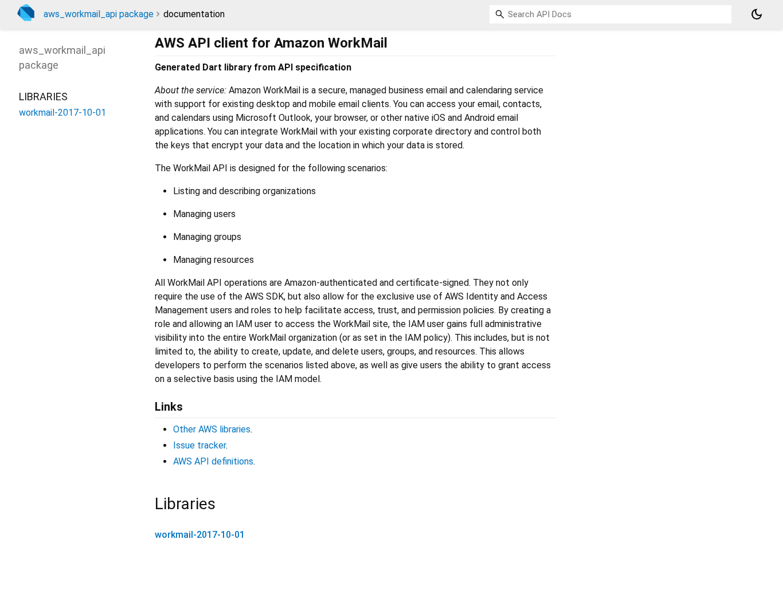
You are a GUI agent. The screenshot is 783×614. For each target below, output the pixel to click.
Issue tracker (199, 445)
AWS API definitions (213, 461)
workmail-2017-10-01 (200, 534)
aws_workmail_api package (99, 14)
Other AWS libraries (211, 429)
